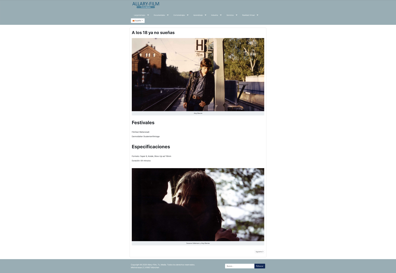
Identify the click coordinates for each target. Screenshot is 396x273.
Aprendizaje (198, 15)
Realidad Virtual (248, 15)
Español (138, 21)
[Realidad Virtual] (257, 15)
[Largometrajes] (147, 15)
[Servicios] (236, 15)
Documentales (159, 15)
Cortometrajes (179, 15)
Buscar (260, 266)
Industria (214, 15)
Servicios (230, 15)
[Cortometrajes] (187, 15)
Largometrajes (139, 15)
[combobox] (240, 266)
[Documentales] (167, 15)
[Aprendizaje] (205, 15)
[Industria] (220, 15)
